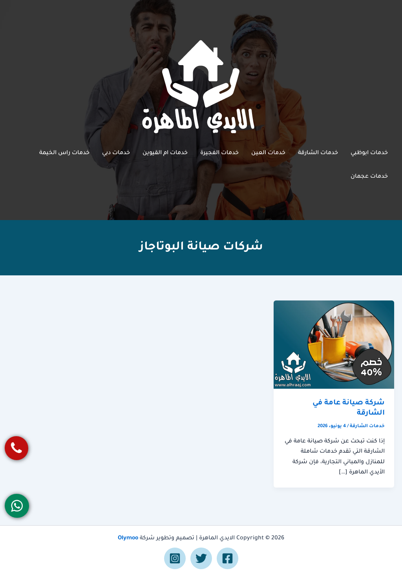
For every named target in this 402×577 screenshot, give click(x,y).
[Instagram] (175, 558)
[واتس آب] (17, 505)
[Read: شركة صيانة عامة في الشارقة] (334, 345)
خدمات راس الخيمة (64, 153)
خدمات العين (268, 153)
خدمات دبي (116, 153)
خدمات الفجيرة (219, 153)
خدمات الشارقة (318, 153)
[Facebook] (227, 558)
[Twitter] (201, 558)
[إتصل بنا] (16, 448)
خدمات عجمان (369, 177)
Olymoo (128, 538)
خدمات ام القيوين (165, 153)
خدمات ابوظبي (369, 153)
